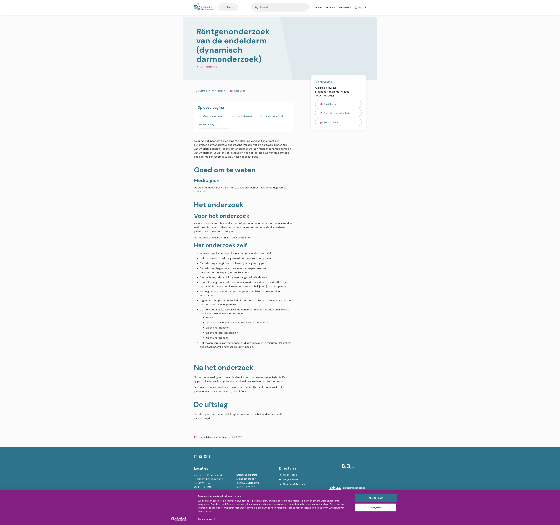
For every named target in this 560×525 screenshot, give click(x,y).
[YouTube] (200, 456)
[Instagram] (195, 456)
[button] (299, 7)
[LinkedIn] (205, 456)
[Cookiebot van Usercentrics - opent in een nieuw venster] (178, 519)
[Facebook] (209, 456)
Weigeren (376, 507)
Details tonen (205, 519)
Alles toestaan (376, 498)
